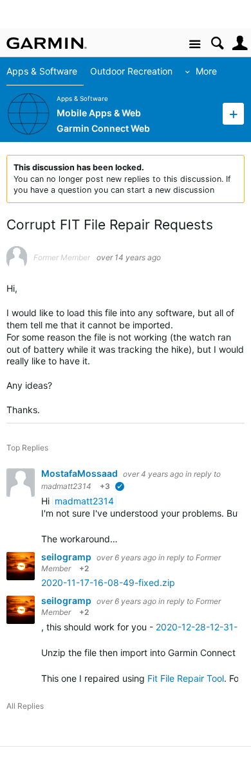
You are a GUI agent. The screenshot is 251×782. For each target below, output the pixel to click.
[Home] (46, 43)
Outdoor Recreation (131, 71)
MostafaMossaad (80, 473)
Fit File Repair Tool (185, 678)
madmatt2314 (66, 486)
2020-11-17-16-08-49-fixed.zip (108, 582)
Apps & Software (41, 71)
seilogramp (67, 556)
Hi (46, 500)
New (233, 113)
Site (194, 44)
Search (217, 43)
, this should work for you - (98, 626)
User (239, 43)
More (206, 71)
